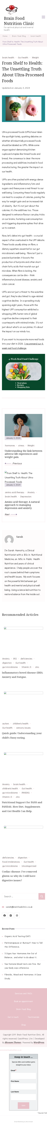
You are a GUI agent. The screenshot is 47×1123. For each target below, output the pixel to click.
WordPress (39, 1042)
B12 (15, 658)
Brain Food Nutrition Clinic (19, 21)
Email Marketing (19, 1121)
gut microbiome (10, 666)
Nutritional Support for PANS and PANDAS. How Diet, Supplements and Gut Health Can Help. (22, 807)
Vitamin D (26, 666)
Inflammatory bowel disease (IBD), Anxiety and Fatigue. (22, 674)
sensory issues (23, 727)
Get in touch (13, 1017)
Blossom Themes (13, 1042)
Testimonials (33, 1017)
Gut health (23, 57)
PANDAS (26, 792)
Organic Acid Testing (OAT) (17, 936)
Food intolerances (11, 861)
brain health (8, 57)
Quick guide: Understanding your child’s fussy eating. (22, 735)
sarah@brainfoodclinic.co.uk (19, 906)
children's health (20, 723)
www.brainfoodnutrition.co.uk (11, 1050)
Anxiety (6, 658)
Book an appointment (23, 1001)
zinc (37, 666)
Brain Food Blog (23, 1009)
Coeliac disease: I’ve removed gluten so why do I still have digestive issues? (19, 876)
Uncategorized (29, 865)
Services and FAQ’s (23, 993)
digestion (7, 662)
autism (5, 723)
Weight (35, 57)
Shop (23, 1024)
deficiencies (26, 658)
